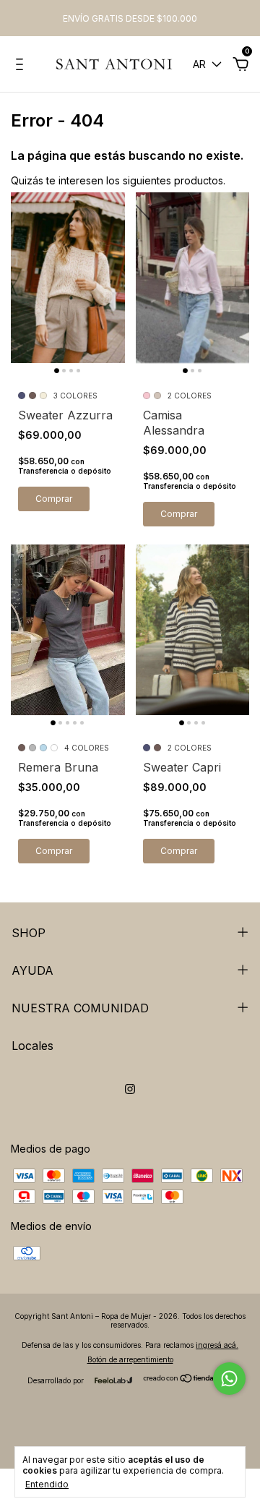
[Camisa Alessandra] (193, 277)
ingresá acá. (217, 1345)
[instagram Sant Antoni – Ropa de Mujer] (130, 1089)
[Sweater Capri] (193, 629)
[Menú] (22, 66)
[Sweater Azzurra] (68, 277)
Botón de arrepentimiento (130, 1359)
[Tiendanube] (187, 1379)
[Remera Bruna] (68, 629)
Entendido (47, 1484)
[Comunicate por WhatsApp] (229, 1378)
